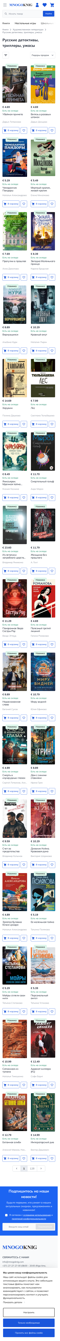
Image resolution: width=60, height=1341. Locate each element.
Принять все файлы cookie (29, 1332)
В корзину (13, 130)
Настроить (28, 1312)
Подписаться (45, 1226)
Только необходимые (29, 1322)
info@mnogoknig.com (13, 1261)
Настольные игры (25, 23)
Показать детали (12, 1302)
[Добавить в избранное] (24, 130)
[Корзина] (52, 5)
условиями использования (37, 1215)
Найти (48, 13)
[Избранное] (44, 5)
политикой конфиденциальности (29, 1218)
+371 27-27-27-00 (11, 1265)
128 (32, 1168)
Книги (6, 23)
